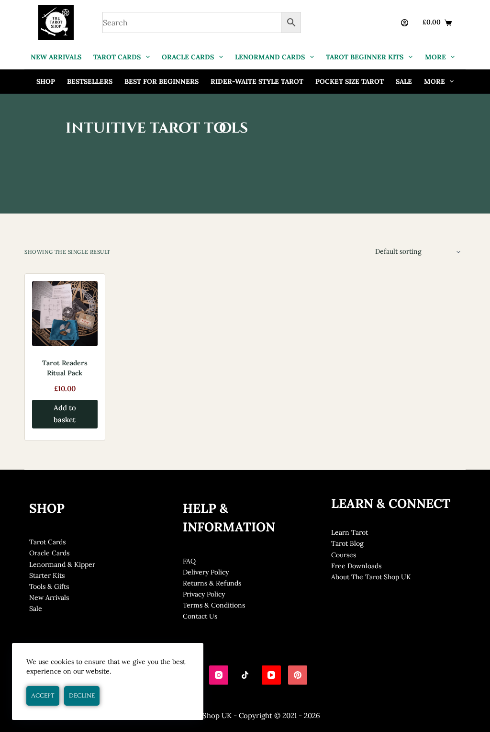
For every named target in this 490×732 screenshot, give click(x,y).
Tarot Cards (47, 542)
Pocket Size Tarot (349, 81)
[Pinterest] (297, 675)
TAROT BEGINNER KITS (364, 57)
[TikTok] (245, 675)
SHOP (45, 81)
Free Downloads (356, 566)
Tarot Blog (347, 543)
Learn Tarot (349, 532)
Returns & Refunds (212, 583)
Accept (43, 695)
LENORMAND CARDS (270, 57)
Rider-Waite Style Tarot (257, 81)
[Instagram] (218, 675)
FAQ (189, 561)
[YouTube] (271, 675)
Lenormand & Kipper (62, 564)
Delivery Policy (206, 572)
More (435, 57)
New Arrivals (49, 597)
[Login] (404, 22)
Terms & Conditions (214, 605)
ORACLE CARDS (188, 57)
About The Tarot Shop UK (371, 577)
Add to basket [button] (65, 413)
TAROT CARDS (117, 57)
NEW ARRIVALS (56, 57)
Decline (82, 695)
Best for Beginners (161, 81)
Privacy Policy (204, 594)
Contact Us (200, 616)
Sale (404, 81)
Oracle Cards (49, 553)
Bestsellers (89, 81)
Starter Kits (47, 575)
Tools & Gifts (49, 586)
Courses (343, 555)
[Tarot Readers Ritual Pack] (64, 313)
